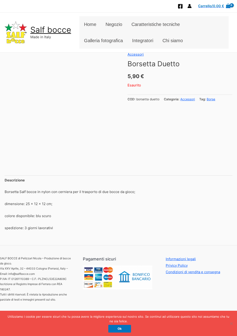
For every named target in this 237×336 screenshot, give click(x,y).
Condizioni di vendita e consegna (193, 272)
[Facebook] (180, 6)
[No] (231, 323)
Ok (120, 328)
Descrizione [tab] (15, 180)
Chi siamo (172, 40)
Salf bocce (50, 30)
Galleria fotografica (103, 40)
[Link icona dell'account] (189, 6)
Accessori (136, 54)
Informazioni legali (181, 259)
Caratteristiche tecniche (155, 24)
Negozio (114, 24)
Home (90, 24)
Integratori (142, 40)
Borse (211, 99)
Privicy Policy (177, 265)
